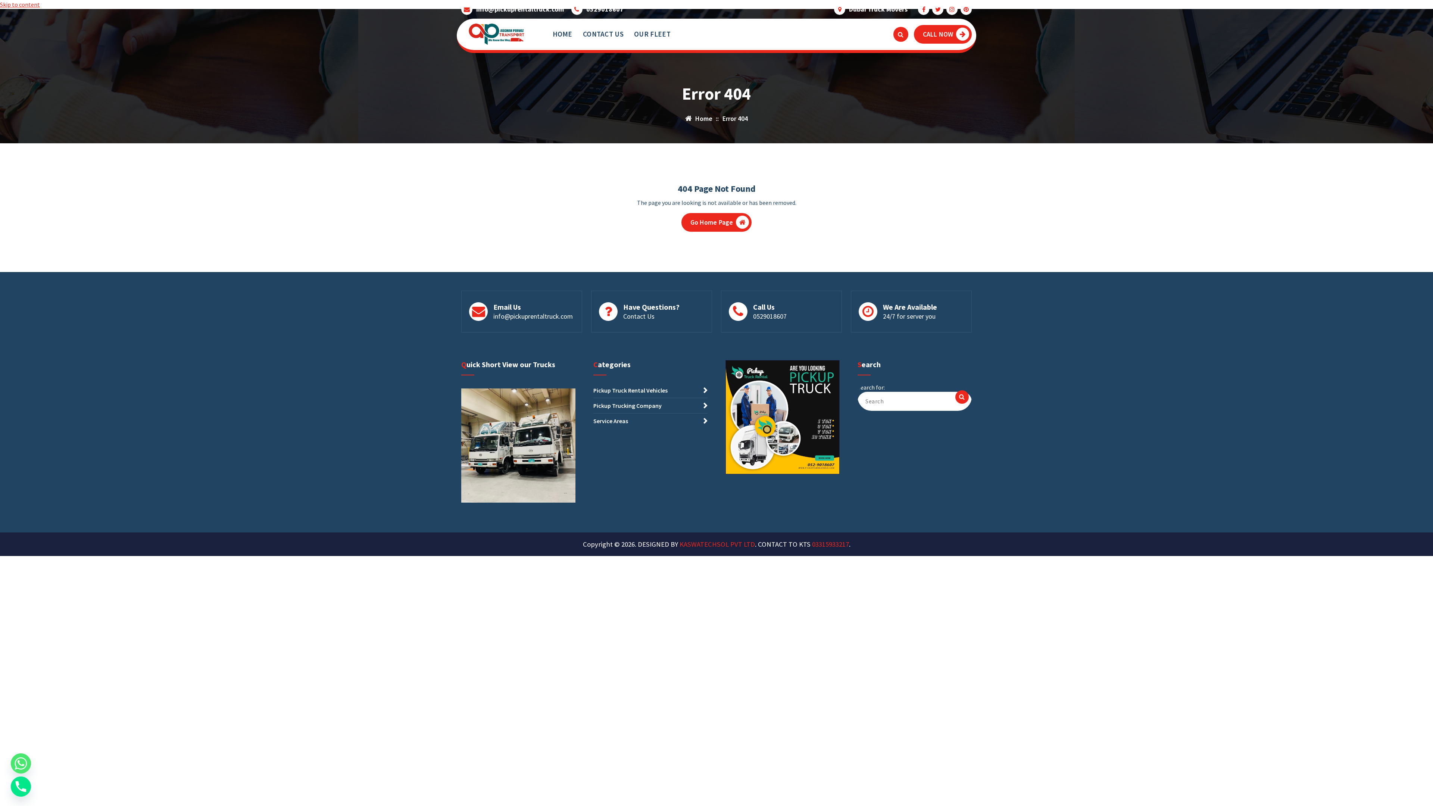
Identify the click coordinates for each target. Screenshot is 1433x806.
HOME (562, 33)
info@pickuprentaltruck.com (520, 9)
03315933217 (830, 544)
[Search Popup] (900, 34)
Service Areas (610, 421)
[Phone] (21, 787)
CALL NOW (938, 34)
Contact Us (639, 316)
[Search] (962, 397)
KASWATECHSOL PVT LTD (717, 544)
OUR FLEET (652, 33)
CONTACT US (603, 33)
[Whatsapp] (21, 763)
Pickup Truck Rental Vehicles (630, 390)
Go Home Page (711, 222)
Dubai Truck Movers (878, 9)
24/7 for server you (909, 316)
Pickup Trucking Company (627, 405)
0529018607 (605, 9)
